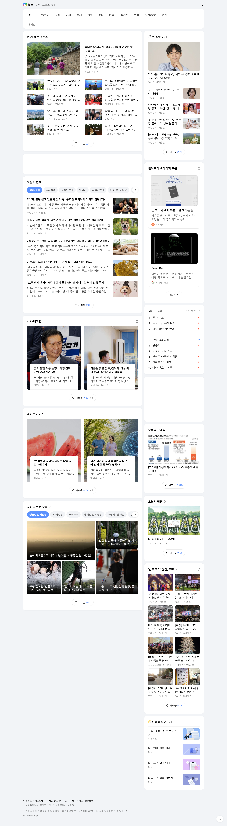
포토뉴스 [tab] (73, 514)
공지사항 (69, 800)
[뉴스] (30, 4)
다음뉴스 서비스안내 (33, 800)
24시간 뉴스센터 (54, 800)
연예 (38, 4)
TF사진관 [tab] (58, 514)
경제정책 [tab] (50, 189)
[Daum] (25, 4)
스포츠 (46, 4)
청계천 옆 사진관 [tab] (93, 514)
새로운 (84, 143)
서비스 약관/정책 (85, 800)
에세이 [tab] (82, 189)
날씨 (53, 4)
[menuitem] (30, 15)
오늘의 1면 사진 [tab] (116, 514)
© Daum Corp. (30, 815)
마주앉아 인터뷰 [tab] (118, 189)
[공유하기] (201, 4)
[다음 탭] (135, 190)
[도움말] (137, 321)
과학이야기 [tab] (98, 189)
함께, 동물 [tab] (34, 189)
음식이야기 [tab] (67, 189)
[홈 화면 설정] (219, 819)
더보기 (172, 294)
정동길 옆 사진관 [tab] (38, 514)
